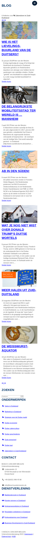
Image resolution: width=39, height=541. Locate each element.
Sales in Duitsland (11, 406)
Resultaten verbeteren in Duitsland (17, 512)
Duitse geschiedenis (12, 434)
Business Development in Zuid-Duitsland (20, 523)
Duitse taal (9, 445)
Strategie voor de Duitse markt (16, 417)
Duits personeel (10, 440)
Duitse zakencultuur (12, 428)
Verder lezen (6, 81)
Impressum (29, 534)
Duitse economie (11, 423)
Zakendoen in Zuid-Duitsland (15, 451)
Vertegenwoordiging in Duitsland (17, 506)
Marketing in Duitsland (13, 412)
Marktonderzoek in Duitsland (15, 495)
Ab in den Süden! (15, 171)
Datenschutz (6, 536)
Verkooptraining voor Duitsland (16, 517)
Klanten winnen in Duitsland (15, 500)
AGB (14, 536)
